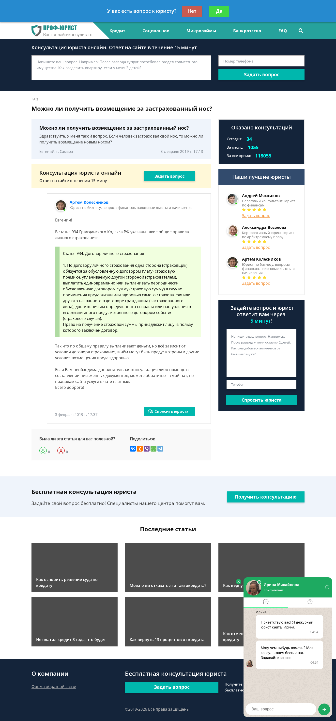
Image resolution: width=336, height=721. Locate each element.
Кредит (117, 30)
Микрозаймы (201, 30)
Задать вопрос (261, 74)
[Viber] (147, 449)
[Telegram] (160, 449)
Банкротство (247, 30)
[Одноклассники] (140, 449)
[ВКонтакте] (133, 449)
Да (219, 11)
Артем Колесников (89, 202)
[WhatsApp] (153, 449)
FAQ (282, 30)
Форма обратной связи (53, 686)
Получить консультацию (266, 497)
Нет (192, 11)
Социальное (155, 30)
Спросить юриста (171, 411)
